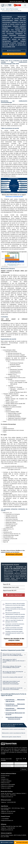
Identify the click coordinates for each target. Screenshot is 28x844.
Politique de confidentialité (7, 786)
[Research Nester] (6, 5)
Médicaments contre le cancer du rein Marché (13, 729)
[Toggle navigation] (25, 5)
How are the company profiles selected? (13, 677)
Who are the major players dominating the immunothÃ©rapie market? (13, 672)
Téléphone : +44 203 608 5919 (8, 802)
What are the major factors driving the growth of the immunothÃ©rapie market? (13, 654)
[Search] (25, 1)
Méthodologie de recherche (15, 50)
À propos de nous (5, 775)
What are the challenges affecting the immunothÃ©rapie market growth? (12, 666)
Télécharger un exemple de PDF (14, 196)
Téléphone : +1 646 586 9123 (8, 828)
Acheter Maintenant (15, 595)
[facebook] (23, 759)
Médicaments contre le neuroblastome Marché (13, 733)
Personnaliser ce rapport (8, 842)
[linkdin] (25, 759)
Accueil (3, 9)
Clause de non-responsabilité (8, 784)
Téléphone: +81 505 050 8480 (8, 811)
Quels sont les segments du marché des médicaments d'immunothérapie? (12, 688)
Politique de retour (5, 782)
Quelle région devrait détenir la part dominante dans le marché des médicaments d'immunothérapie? (11, 683)
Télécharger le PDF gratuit (15, 53)
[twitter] (17, 760)
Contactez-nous (4, 779)
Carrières (3, 777)
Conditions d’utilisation (6, 781)
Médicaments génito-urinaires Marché (11, 736)
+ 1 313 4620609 (5, 818)
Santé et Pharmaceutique (12, 9)
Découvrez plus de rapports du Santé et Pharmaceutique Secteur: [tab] (12, 725)
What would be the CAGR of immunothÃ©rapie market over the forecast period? (13, 661)
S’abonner (23, 769)
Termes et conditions (6, 788)
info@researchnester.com (7, 796)
